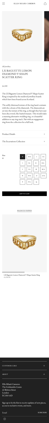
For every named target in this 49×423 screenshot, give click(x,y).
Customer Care (9, 366)
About (5, 374)
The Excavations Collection (13, 141)
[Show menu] (3, 3)
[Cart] (45, 3)
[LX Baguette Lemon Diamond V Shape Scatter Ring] (24, 243)
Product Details (8, 134)
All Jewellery (6, 66)
